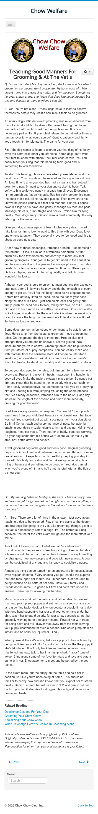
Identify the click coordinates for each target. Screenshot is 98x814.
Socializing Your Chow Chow (23, 720)
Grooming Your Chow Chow (23, 715)
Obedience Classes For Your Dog (27, 711)
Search (11, 774)
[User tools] (87, 72)
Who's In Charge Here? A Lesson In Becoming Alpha (39, 724)
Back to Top (85, 805)
